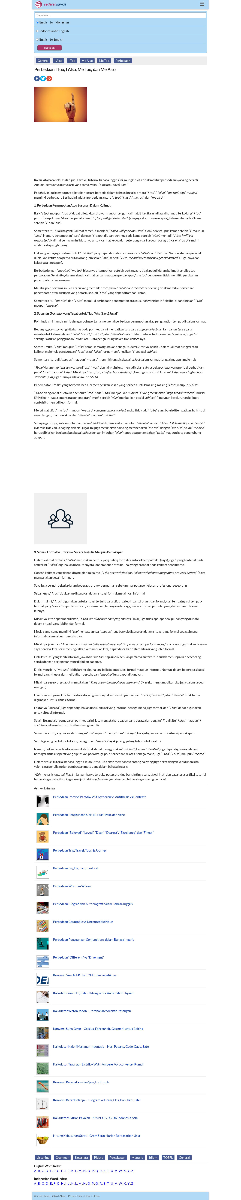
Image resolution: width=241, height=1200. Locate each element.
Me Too (104, 60)
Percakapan (117, 1157)
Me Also (87, 60)
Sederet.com (43, 1195)
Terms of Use (93, 1195)
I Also (58, 60)
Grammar (62, 1157)
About (62, 1195)
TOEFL (168, 1157)
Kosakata (81, 1157)
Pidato (98, 1157)
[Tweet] (43, 81)
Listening (43, 1157)
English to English (51, 39)
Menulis (137, 1157)
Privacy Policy (76, 1195)
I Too (72, 60)
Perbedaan (122, 60)
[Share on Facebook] (37, 81)
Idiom (153, 1157)
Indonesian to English (54, 31)
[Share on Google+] (49, 81)
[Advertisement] (120, 149)
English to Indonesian (54, 22)
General (43, 60)
